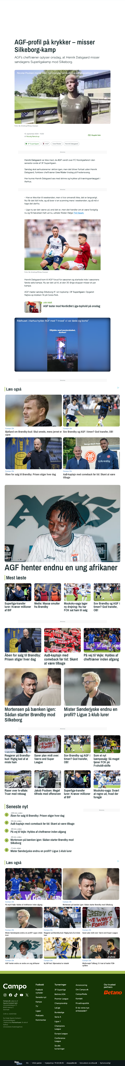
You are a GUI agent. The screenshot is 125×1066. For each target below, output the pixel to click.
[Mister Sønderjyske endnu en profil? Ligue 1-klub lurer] (92, 687)
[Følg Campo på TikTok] (16, 995)
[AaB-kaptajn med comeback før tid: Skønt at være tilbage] (62, 640)
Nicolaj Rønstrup (32, 136)
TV (37, 1006)
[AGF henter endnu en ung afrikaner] (62, 523)
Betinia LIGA (60, 994)
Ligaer (38, 1011)
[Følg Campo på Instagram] (5, 995)
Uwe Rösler (56, 144)
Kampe (39, 1002)
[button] (62, 97)
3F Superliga (60, 990)
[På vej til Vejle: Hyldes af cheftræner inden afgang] (102, 640)
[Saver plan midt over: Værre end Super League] (47, 744)
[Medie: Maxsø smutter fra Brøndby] (47, 592)
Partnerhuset (16, 1022)
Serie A (58, 1017)
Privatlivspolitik (82, 1003)
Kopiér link (96, 135)
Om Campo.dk (82, 989)
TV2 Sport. (78, 213)
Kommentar (41, 1020)
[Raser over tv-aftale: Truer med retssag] (18, 779)
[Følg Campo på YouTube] (21, 995)
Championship (61, 1003)
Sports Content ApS (10, 1003)
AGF (47, 144)
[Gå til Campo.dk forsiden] (14, 989)
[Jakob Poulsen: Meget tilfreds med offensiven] (47, 779)
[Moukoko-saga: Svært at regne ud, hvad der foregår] (107, 779)
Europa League (61, 1033)
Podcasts (39, 1015)
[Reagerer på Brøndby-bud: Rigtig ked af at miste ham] (18, 744)
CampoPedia (81, 994)
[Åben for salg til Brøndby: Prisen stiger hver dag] (23, 640)
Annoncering (81, 985)
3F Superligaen (33, 144)
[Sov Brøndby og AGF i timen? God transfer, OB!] (107, 592)
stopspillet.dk (72, 1063)
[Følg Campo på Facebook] (10, 995)
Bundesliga (59, 1012)
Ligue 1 (58, 1021)
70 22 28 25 (59, 1063)
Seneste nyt (41, 997)
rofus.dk (94, 1063)
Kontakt (79, 998)
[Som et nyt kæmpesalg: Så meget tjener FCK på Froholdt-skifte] (107, 744)
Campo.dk (6, 1001)
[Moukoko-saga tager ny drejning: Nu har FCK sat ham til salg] (77, 592)
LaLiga (57, 1008)
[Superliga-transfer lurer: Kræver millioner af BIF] (18, 592)
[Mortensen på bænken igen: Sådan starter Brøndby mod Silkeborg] (33, 687)
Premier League (61, 999)
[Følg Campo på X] (27, 995)
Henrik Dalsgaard (71, 144)
